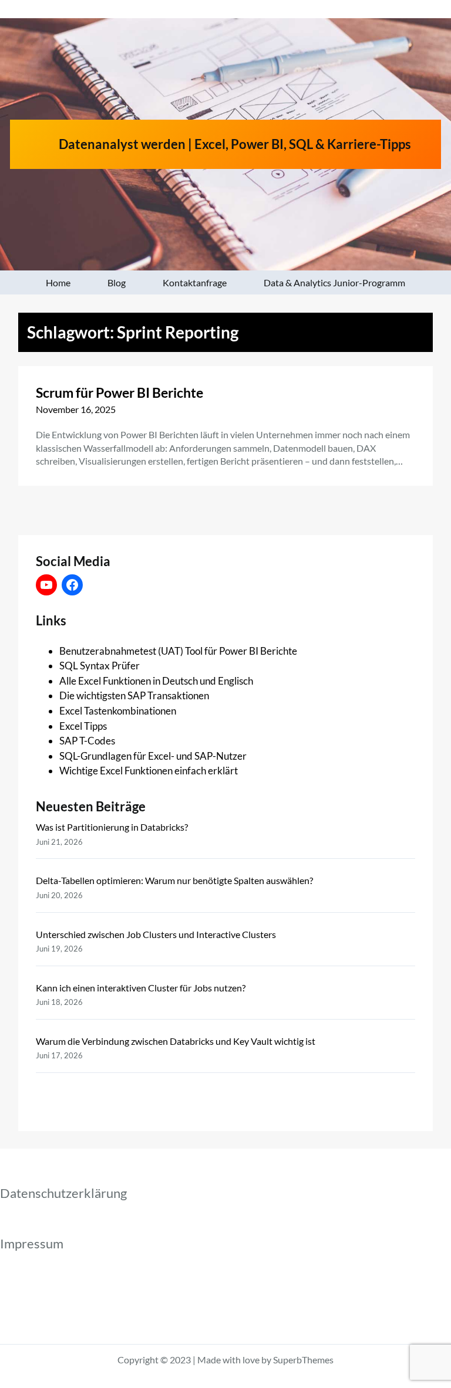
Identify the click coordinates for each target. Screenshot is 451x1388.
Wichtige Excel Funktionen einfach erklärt (148, 770)
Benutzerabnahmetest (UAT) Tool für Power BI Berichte (178, 651)
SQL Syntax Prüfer (99, 665)
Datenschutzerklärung (63, 1193)
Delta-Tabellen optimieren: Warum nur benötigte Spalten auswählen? (174, 880)
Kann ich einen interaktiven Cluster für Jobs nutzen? (140, 987)
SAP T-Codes (87, 740)
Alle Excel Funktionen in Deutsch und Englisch (156, 681)
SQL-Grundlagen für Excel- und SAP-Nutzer (153, 756)
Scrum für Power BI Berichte (119, 392)
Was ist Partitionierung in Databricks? (112, 826)
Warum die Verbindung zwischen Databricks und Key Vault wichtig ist (175, 1041)
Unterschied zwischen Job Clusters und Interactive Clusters (156, 934)
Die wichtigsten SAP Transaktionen (134, 695)
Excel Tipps (83, 726)
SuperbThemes (303, 1359)
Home (58, 282)
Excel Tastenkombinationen (117, 711)
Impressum (31, 1243)
